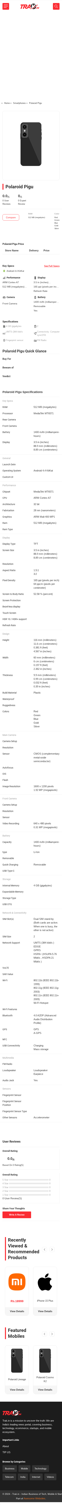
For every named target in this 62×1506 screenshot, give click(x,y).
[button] (44, 1249)
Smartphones (19, 103)
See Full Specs (52, 266)
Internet (36, 1477)
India (22, 1477)
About (5, 1446)
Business (9, 1468)
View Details (17, 1311)
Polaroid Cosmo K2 (45, 1379)
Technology (40, 1468)
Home (7, 103)
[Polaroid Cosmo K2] (45, 1360)
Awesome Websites (34, 1498)
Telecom (9, 1477)
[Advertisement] (31, 45)
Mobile (24, 1468)
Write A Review (16, 1214)
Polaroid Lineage (17, 1379)
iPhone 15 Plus (45, 1300)
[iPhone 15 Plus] (45, 1282)
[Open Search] (56, 6)
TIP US (6, 1452)
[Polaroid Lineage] (17, 1360)
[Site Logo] (30, 6)
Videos (50, 1477)
